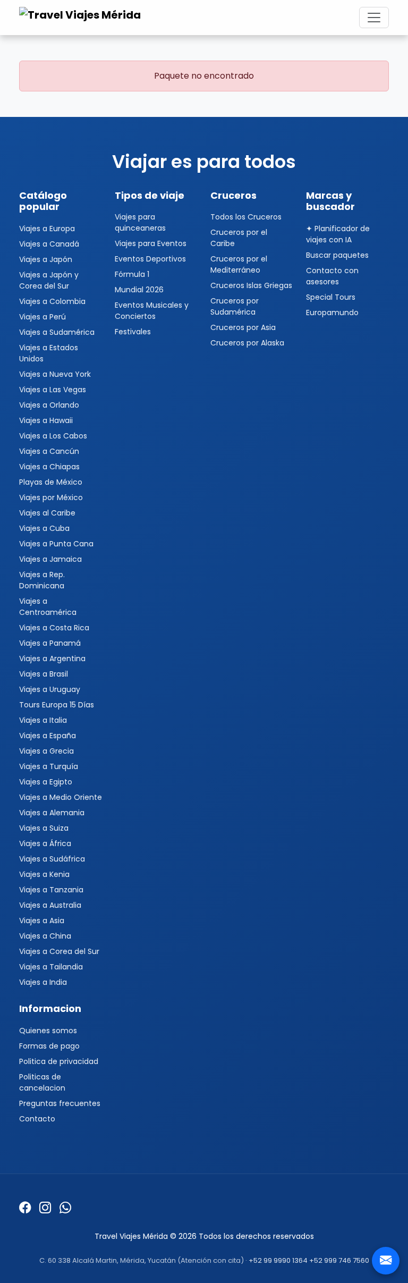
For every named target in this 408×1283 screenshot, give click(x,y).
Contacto (37, 1118)
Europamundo (332, 312)
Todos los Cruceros (246, 217)
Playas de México (50, 482)
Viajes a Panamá (50, 643)
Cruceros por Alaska (247, 342)
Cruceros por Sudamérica (234, 306)
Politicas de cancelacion (42, 1082)
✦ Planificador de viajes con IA (338, 234)
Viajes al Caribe (47, 513)
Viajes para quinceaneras (140, 222)
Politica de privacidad (58, 1061)
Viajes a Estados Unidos (48, 353)
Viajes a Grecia (46, 751)
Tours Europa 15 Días (56, 704)
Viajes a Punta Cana (56, 543)
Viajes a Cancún (49, 451)
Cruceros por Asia (243, 327)
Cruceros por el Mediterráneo (238, 264)
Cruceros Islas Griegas (251, 285)
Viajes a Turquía (48, 766)
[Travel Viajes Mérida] (81, 17)
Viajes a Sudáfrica (52, 859)
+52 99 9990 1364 (278, 1260)
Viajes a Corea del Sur (59, 951)
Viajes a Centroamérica (47, 607)
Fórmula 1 (132, 274)
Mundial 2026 (139, 289)
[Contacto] (386, 1260)
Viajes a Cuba (44, 528)
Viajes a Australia (50, 905)
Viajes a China (45, 936)
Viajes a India (43, 982)
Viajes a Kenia (44, 874)
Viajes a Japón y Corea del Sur (49, 280)
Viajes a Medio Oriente (60, 797)
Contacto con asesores (332, 276)
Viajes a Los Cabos (53, 436)
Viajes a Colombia (52, 301)
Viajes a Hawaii (46, 420)
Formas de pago (49, 1046)
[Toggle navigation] (374, 17)
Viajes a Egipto (45, 781)
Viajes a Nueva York (55, 374)
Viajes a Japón (45, 259)
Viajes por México (51, 497)
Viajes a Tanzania (51, 889)
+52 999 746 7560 (339, 1260)
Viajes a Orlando (49, 405)
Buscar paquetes (337, 255)
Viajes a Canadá (49, 244)
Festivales (133, 331)
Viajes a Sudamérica (57, 332)
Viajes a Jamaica (50, 559)
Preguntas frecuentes (59, 1103)
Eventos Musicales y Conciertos (152, 311)
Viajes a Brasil (43, 674)
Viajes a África (45, 843)
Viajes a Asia (41, 920)
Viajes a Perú (42, 316)
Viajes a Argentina (52, 658)
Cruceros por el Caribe (238, 238)
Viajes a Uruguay (49, 689)
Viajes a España (47, 735)
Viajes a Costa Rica (54, 627)
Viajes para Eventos (150, 243)
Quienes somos (48, 1030)
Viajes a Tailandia (51, 966)
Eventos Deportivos (150, 259)
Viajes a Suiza (44, 828)
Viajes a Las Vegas (52, 389)
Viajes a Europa (47, 228)
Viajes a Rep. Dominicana (42, 580)
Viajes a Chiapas (49, 466)
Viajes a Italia (43, 720)
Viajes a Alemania (51, 812)
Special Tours (330, 297)
